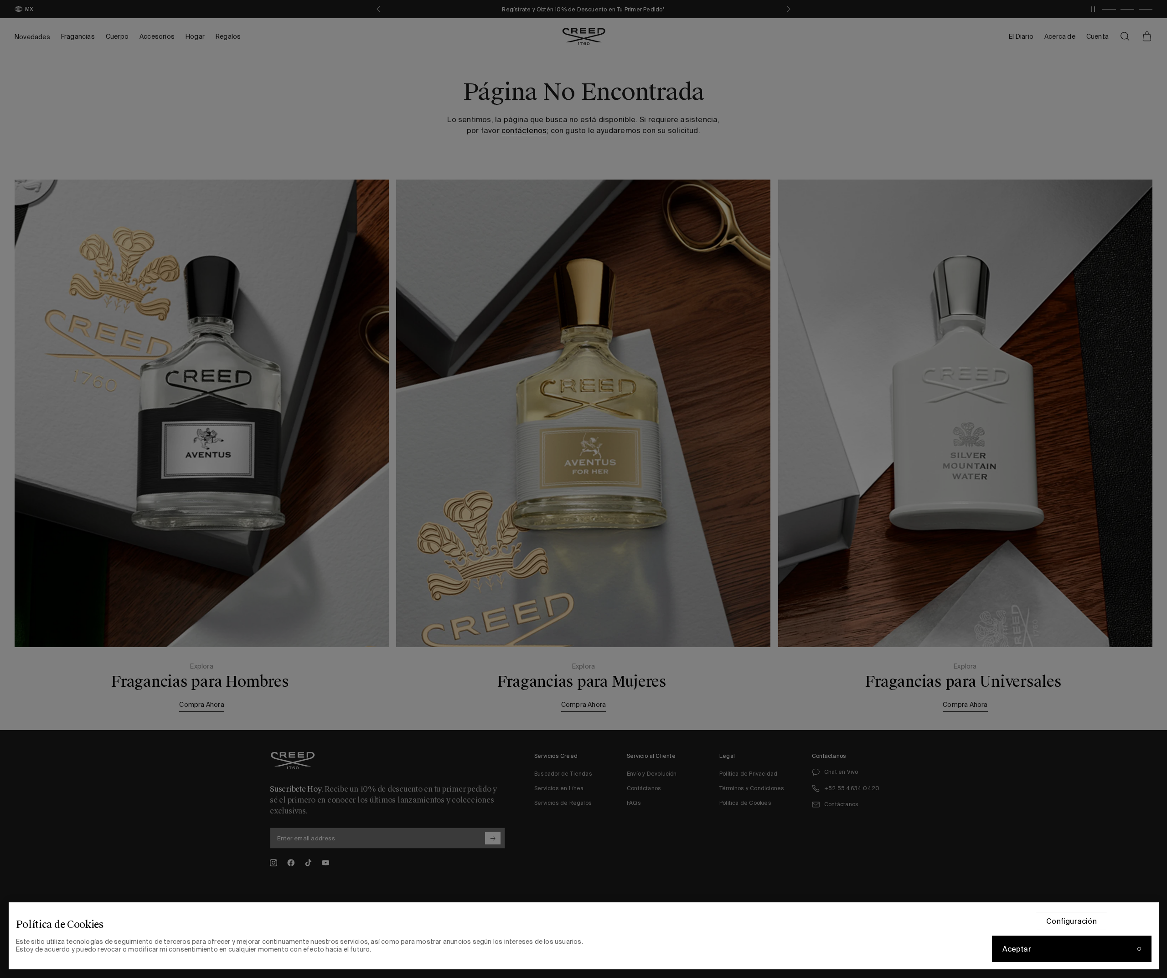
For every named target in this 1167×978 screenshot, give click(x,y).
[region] (584, 935)
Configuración (1071, 921)
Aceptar (1016, 949)
